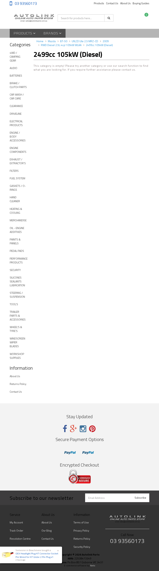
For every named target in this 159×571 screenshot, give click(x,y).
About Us (125, 3)
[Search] (108, 18)
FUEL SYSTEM (17, 178)
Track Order (16, 530)
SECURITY (15, 270)
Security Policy (81, 547)
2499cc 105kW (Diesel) (99, 45)
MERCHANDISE (18, 220)
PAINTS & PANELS (15, 241)
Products (99, 3)
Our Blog (46, 530)
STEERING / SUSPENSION (17, 295)
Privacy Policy (81, 530)
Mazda (52, 41)
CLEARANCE (16, 106)
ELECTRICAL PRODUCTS (16, 123)
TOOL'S (14, 304)
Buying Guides (141, 3)
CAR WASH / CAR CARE (17, 96)
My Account (16, 522)
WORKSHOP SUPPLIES (17, 356)
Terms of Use (81, 522)
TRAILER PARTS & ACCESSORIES (18, 315)
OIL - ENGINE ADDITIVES (17, 230)
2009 (106, 41)
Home (39, 41)
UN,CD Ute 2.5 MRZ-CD (85, 41)
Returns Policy (18, 384)
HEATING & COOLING (16, 211)
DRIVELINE (16, 114)
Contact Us (112, 3)
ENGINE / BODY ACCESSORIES (18, 136)
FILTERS (14, 171)
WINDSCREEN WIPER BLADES (17, 342)
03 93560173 (25, 3)
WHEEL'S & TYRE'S (16, 329)
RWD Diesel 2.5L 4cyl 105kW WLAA (61, 45)
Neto (92, 565)
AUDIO (13, 68)
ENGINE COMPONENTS (18, 150)
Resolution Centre (20, 539)
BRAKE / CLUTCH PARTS (18, 85)
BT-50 (63, 41)
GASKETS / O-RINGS (18, 188)
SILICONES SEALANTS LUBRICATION (17, 281)
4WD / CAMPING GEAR (15, 56)
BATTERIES (16, 76)
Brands (51, 33)
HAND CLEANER (15, 199)
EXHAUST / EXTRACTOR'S (18, 161)
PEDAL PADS (17, 251)
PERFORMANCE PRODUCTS (19, 260)
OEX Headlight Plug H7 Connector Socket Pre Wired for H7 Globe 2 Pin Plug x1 (37, 555)
